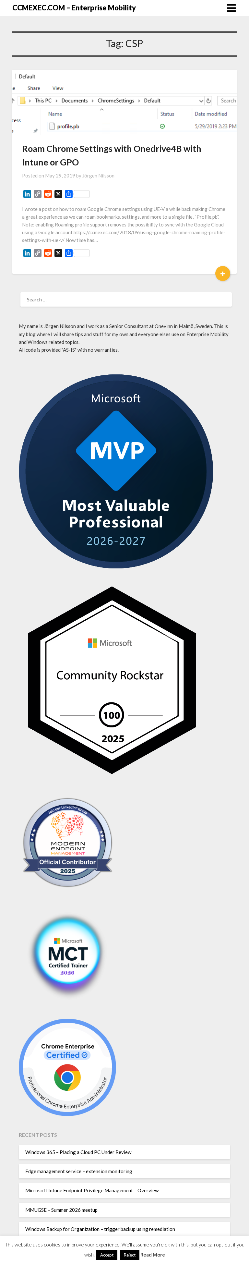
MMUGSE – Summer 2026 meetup (61, 1210)
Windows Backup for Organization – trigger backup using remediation (100, 1229)
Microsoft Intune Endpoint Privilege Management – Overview (92, 1190)
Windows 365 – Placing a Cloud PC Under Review (78, 1152)
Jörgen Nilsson (98, 175)
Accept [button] (106, 1255)
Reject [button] (130, 1255)
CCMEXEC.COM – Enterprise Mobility (74, 7)
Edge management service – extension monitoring (78, 1171)
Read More (152, 1255)
